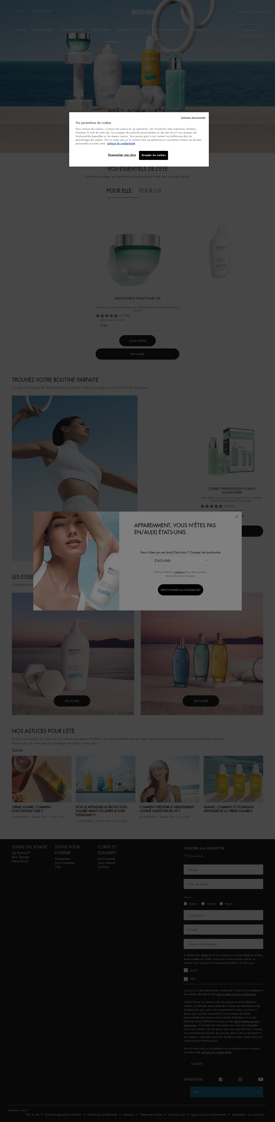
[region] (139, 139)
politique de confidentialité (121, 144)
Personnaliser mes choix (122, 155)
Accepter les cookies (153, 155)
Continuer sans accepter (193, 117)
